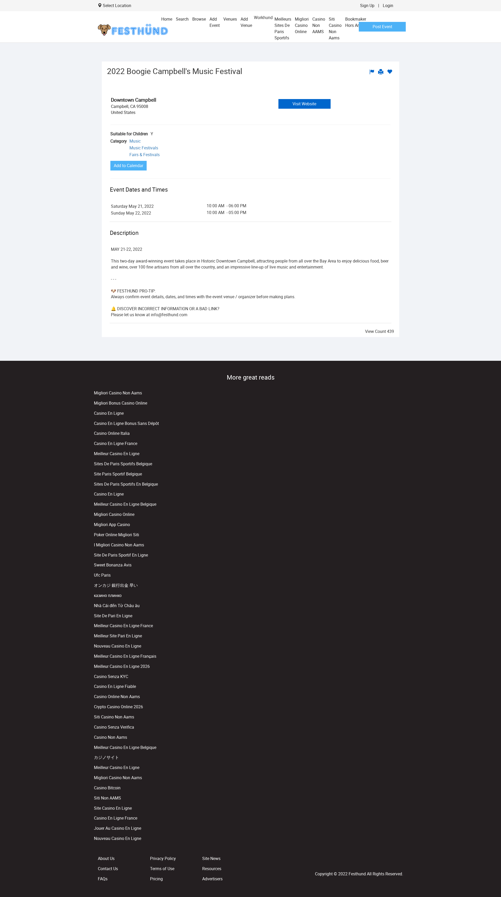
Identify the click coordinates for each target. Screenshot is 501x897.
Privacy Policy (163, 858)
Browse (199, 19)
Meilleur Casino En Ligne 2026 (122, 666)
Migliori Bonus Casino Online (120, 403)
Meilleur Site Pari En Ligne (118, 636)
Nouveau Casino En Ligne (117, 646)
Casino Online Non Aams (117, 696)
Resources (211, 868)
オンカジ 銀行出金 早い (116, 585)
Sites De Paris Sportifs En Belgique (126, 484)
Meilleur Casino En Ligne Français (125, 656)
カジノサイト (106, 757)
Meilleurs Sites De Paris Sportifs (283, 28)
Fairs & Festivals (144, 154)
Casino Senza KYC (111, 676)
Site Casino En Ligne (113, 808)
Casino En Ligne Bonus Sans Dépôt (126, 423)
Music (135, 141)
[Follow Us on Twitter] (399, 862)
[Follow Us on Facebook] (398, 862)
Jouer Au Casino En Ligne (117, 828)
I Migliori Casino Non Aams (119, 545)
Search (182, 19)
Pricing (156, 879)
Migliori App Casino (112, 524)
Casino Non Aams (110, 737)
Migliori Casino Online (302, 25)
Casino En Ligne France (115, 443)
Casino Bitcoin (107, 788)
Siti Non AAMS (107, 798)
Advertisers (212, 879)
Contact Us (108, 868)
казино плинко (108, 595)
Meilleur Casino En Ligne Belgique (125, 504)
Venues (230, 19)
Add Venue (246, 22)
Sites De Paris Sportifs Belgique (123, 464)
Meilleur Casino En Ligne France (123, 625)
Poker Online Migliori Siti (116, 535)
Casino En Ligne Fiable (115, 686)
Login (388, 5)
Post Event (382, 26)
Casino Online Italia (112, 433)
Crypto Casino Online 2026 (118, 707)
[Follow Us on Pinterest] (401, 862)
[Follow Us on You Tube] (400, 862)
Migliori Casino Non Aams (118, 393)
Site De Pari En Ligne (113, 616)
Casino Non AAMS (318, 25)
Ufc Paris (102, 575)
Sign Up (367, 5)
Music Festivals (143, 148)
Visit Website (304, 104)
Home (166, 19)
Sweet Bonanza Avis (113, 565)
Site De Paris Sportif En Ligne (121, 555)
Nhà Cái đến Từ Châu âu (117, 605)
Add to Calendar (128, 165)
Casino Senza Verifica (114, 727)
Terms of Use (162, 868)
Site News (211, 858)
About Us (106, 858)
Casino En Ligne (109, 413)
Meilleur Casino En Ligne (116, 453)
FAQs (103, 879)
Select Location (117, 5)
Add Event (215, 22)
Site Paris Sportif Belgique (118, 474)
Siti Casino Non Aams (335, 28)
